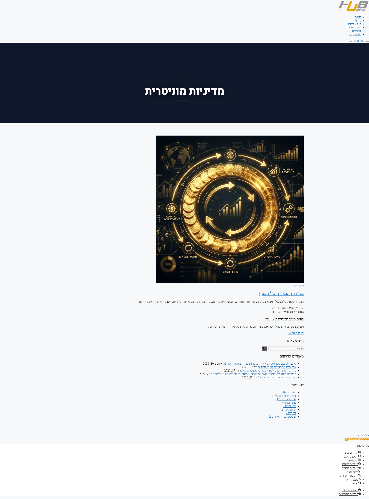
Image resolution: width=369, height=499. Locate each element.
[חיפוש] (264, 348)
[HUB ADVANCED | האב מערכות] (353, 10)
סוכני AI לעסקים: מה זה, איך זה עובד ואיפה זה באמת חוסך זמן (259, 363)
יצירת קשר (355, 34)
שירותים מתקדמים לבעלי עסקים (277, 367)
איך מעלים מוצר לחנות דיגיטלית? (277, 377)
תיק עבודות (354, 24)
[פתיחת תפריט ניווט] (367, 41)
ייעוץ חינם (357, 40)
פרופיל (357, 20)
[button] (357, 439)
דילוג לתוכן (363, 435)
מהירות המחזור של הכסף (281, 293)
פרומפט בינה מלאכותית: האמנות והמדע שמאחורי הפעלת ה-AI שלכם (255, 374)
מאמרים (356, 30)
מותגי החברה (354, 27)
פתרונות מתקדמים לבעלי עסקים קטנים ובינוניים (268, 370)
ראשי (358, 17)
